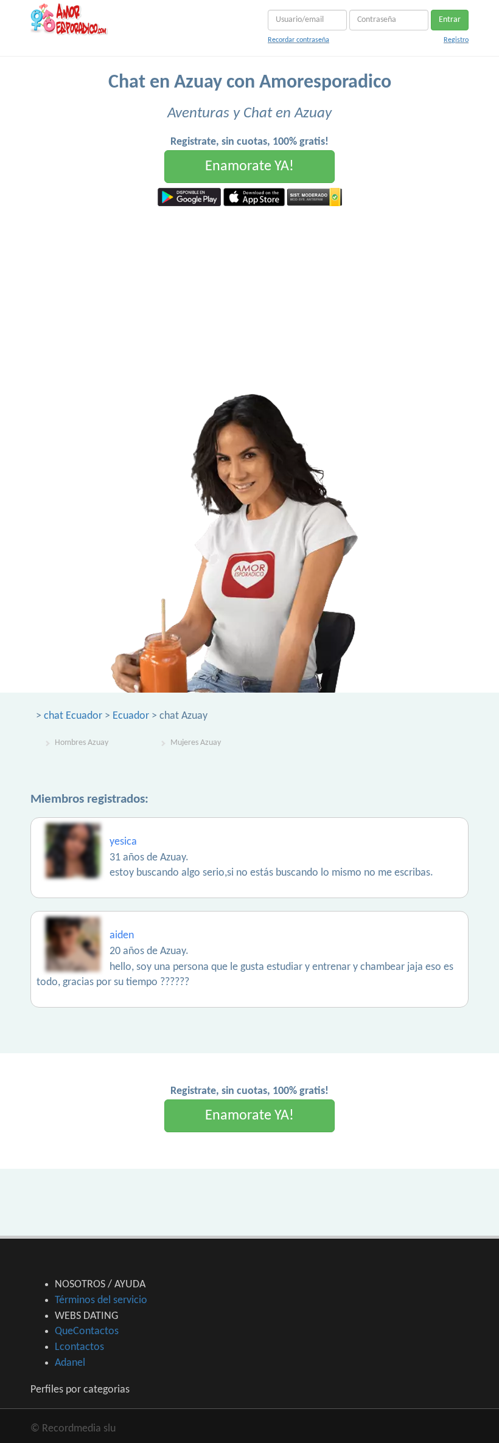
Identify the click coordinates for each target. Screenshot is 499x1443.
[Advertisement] (249, 297)
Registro (456, 40)
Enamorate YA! (249, 166)
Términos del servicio (101, 1300)
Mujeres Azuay (195, 742)
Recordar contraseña (298, 40)
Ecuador (131, 716)
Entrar (450, 19)
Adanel (70, 1363)
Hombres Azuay (81, 742)
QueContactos (87, 1331)
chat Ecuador (73, 716)
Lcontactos (79, 1347)
